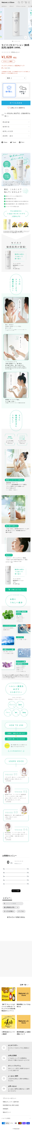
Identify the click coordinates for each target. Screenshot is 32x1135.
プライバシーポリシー (9, 1098)
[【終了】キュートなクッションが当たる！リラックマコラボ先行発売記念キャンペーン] (8, 994)
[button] (16, 869)
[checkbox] (21, 911)
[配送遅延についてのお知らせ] (24, 994)
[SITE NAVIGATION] (29, 2)
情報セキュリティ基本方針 (11, 1102)
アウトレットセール (21, 6)
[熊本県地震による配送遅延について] (24, 1022)
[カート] (26, 2)
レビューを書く (16, 890)
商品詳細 (6, 122)
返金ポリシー (7, 1112)
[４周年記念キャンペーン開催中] (8, 1022)
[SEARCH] (19, 2)
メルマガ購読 (6, 1118)
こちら (8, 68)
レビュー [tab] (7, 898)
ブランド (12, 6)
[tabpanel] (16, 919)
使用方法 (6, 126)
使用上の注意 (8, 131)
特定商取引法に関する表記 (11, 1105)
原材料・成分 (8, 136)
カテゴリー (4, 6)
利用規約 (5, 1108)
